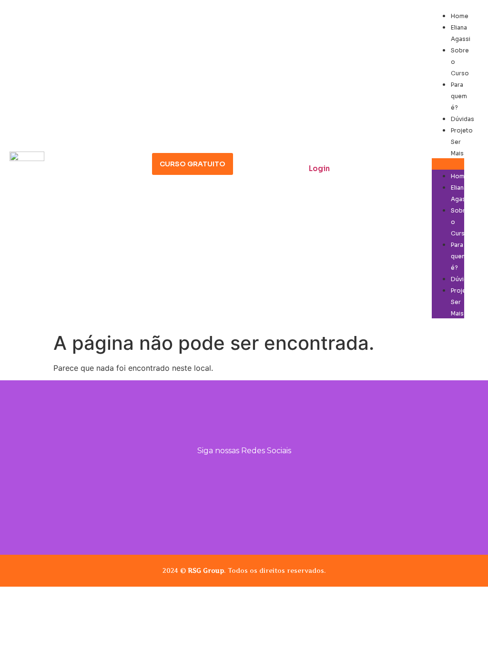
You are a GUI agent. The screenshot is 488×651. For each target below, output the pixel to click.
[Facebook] (257, 476)
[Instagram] (231, 476)
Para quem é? (459, 96)
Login (319, 168)
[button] (448, 164)
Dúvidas (462, 118)
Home (459, 16)
